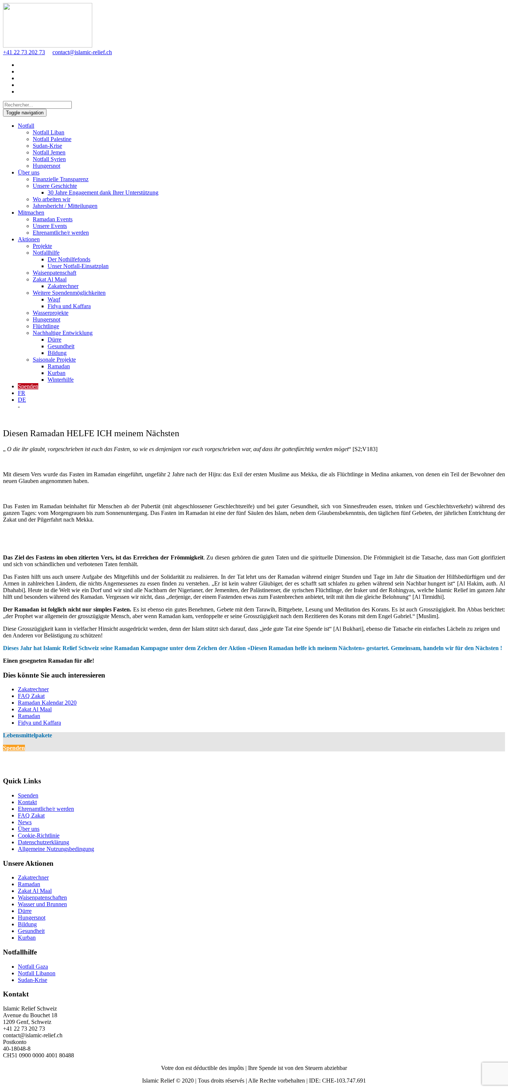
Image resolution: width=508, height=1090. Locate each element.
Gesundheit (61, 346)
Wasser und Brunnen (42, 904)
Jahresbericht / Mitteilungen (65, 206)
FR (21, 393)
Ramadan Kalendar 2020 (47, 702)
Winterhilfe (61, 379)
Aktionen (29, 239)
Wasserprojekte (50, 313)
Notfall (26, 126)
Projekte (42, 246)
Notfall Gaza (33, 966)
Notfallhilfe (46, 252)
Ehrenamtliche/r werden (61, 232)
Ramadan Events (53, 219)
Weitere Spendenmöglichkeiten (69, 293)
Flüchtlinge (46, 326)
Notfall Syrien (49, 159)
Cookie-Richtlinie (39, 835)
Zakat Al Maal (50, 279)
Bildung (57, 353)
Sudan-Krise (47, 146)
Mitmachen (31, 212)
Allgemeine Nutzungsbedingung (56, 849)
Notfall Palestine (52, 139)
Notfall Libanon (36, 973)
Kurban (56, 373)
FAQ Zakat (31, 696)
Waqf (54, 299)
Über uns (28, 172)
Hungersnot (46, 166)
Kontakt (27, 802)
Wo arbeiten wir (51, 199)
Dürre (54, 339)
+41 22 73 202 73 (24, 52)
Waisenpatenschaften (42, 897)
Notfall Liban (48, 132)
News (25, 822)
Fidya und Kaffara (69, 306)
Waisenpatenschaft (54, 273)
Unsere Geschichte (55, 186)
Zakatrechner (63, 286)
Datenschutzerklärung (43, 842)
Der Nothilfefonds (69, 259)
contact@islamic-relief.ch (82, 52)
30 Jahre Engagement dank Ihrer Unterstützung (103, 192)
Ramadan (59, 366)
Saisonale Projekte (54, 359)
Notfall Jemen (49, 152)
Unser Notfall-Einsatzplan (78, 266)
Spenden (28, 386)
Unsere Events (50, 226)
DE (22, 399)
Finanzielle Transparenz (61, 179)
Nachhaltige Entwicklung (63, 333)
